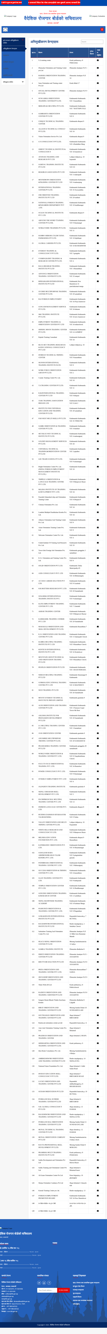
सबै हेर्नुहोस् (76, 1304)
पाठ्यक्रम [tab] (6, 55)
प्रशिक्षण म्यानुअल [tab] (8, 62)
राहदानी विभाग (77, 1297)
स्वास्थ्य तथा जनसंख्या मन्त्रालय (82, 1300)
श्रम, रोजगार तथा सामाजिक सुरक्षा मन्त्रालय (86, 1283)
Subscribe (63, 1290)
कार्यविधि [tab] (5, 69)
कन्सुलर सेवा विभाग (78, 1286)
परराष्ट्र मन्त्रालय (78, 1290)
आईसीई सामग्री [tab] (7, 75)
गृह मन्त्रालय (77, 1293)
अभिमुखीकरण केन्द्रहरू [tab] (10, 48)
